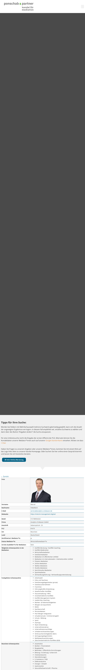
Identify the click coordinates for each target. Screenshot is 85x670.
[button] (82, 6)
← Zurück (4, 476)
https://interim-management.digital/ (43, 514)
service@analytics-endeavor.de (41, 511)
